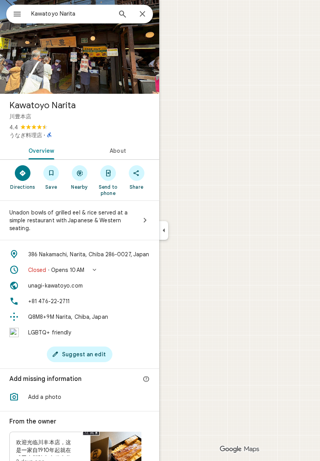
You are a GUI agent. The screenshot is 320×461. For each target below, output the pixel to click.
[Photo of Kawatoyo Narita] (79, 47)
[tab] (40, 150)
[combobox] (71, 13)
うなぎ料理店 (25, 135)
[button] (79, 270)
